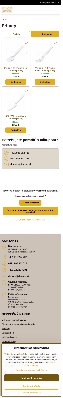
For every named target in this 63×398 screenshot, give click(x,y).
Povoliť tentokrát (30, 203)
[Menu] (57, 10)
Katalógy (6, 328)
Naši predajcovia (9, 337)
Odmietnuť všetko (31, 386)
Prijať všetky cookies (31, 378)
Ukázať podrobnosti (31, 392)
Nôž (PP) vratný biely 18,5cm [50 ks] (15, 117)
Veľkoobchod (8, 333)
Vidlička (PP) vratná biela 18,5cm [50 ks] (45, 69)
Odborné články (9, 341)
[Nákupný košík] (50, 10)
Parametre (47, 34)
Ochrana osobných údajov (14, 320)
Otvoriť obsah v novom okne (31, 220)
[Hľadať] (43, 10)
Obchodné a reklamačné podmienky (18, 324)
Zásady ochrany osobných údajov (31, 370)
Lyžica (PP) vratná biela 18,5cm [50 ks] (15, 69)
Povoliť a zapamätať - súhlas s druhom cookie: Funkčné (30, 211)
